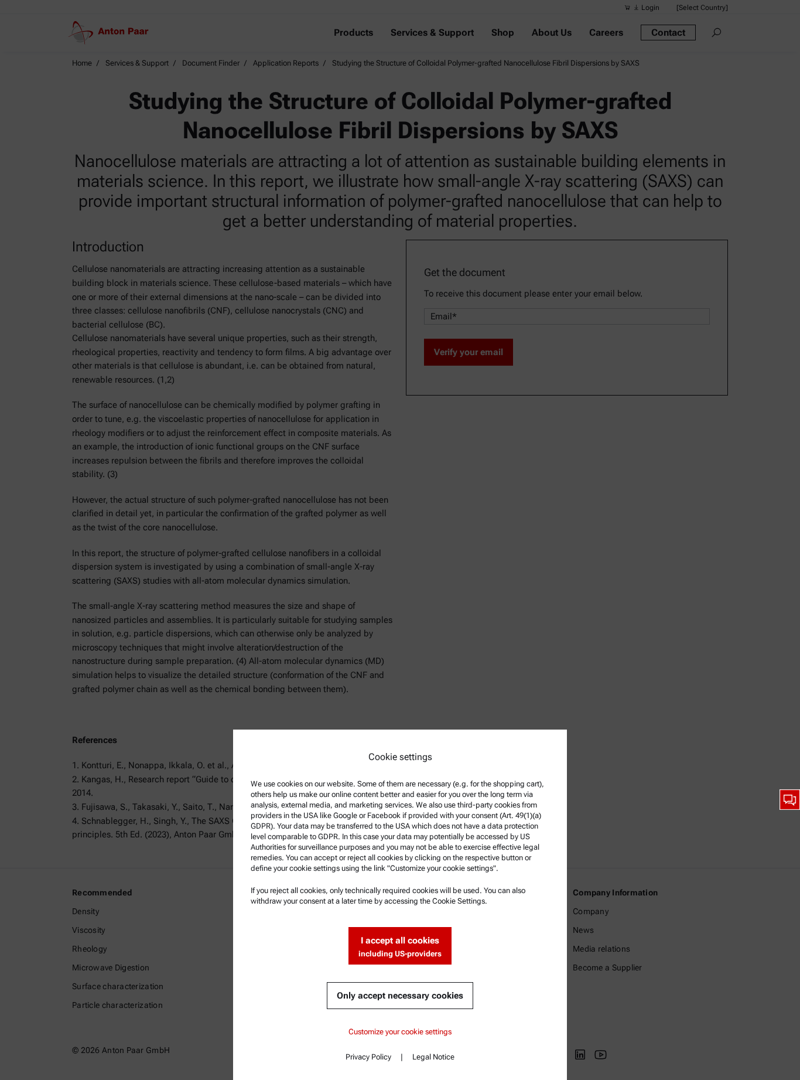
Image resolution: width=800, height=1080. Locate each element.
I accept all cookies (400, 946)
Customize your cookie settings (400, 1031)
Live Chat (790, 799)
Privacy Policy (368, 1056)
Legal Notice (433, 1056)
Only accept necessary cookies (400, 995)
